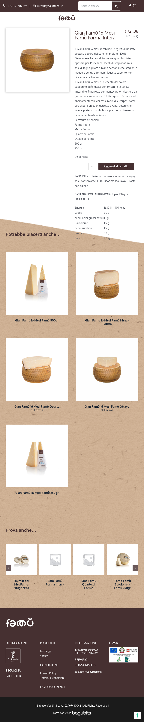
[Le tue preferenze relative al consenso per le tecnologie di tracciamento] (137, 715)
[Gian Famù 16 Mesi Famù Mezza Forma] (107, 283)
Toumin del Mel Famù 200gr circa (21, 584)
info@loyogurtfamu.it (50, 6)
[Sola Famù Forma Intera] (55, 559)
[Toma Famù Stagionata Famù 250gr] (122, 559)
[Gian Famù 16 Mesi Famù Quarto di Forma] (37, 369)
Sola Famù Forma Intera (55, 582)
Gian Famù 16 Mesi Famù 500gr (37, 320)
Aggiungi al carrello (116, 166)
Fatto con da (62, 712)
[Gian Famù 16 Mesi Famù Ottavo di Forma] (107, 369)
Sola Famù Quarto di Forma (88, 584)
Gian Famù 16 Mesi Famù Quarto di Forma (36, 408)
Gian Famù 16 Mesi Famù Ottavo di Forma (107, 408)
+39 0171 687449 (17, 6)
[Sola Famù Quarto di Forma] (88, 559)
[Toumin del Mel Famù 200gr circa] (21, 559)
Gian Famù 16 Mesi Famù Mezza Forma (107, 322)
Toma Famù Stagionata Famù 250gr (122, 584)
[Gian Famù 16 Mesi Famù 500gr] (37, 283)
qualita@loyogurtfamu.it (88, 671)
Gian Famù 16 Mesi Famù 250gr (36, 493)
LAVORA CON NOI (52, 687)
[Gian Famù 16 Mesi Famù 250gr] (37, 456)
